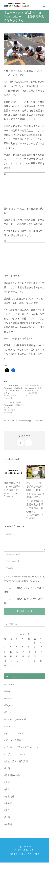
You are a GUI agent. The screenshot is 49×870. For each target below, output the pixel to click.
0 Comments (38, 421)
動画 (7, 769)
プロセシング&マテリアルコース (21, 748)
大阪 (7, 783)
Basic (8, 692)
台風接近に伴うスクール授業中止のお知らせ (12, 486)
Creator (9, 699)
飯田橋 (8, 825)
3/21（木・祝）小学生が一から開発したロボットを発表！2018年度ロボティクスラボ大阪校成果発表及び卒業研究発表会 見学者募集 (35, 497)
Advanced (23, 421)
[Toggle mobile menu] (44, 5)
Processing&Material (15, 720)
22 (29, 657)
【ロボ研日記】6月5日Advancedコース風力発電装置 (13, 405)
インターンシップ (14, 734)
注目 (29, 421)
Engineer (9, 706)
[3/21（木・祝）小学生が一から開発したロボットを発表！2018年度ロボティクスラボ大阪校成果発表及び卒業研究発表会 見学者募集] (35, 472)
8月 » (12, 666)
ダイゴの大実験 (13, 741)
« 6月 (6, 666)
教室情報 (9, 797)
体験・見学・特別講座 (16, 762)
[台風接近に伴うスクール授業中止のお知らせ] (13, 472)
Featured (9, 713)
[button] (24, 188)
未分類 (8, 804)
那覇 (7, 818)
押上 (7, 790)
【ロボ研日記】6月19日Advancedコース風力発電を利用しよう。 (33, 388)
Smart (8, 727)
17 (40, 653)
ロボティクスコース (15, 755)
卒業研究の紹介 (13, 776)
